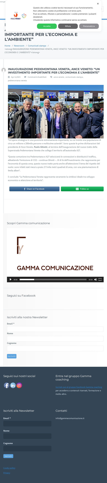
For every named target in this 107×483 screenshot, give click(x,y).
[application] (55, 255)
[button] (55, 255)
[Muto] (95, 279)
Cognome (11, 343)
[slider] (53, 279)
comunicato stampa (74, 77)
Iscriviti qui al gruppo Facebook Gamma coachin (78, 387)
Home (7, 46)
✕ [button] (98, 3)
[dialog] (53, 16)
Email (10, 324)
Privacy (6, 473)
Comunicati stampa (37, 46)
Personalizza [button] (89, 26)
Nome (10, 333)
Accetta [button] (46, 26)
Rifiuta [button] (68, 26)
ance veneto (59, 77)
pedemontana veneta (17, 80)
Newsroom (19, 46)
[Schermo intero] (100, 279)
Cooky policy (9, 468)
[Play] (10, 279)
